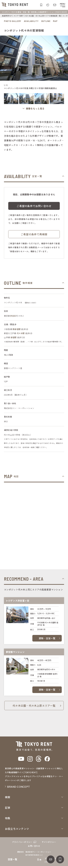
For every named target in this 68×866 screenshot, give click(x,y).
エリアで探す (19, 15)
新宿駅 (14, 337)
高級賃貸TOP (7, 15)
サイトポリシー (49, 841)
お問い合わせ (34, 845)
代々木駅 (21, 333)
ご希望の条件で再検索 (34, 234)
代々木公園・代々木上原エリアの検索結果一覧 (43, 15)
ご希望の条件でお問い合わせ (34, 206)
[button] (2, 58)
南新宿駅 (17, 329)
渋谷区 (13, 315)
